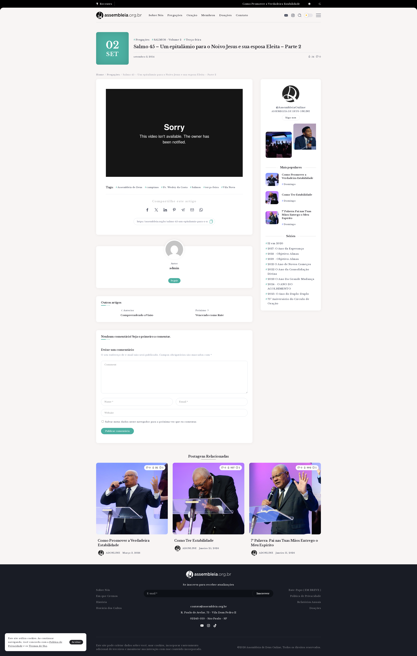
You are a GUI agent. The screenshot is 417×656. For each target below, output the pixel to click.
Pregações (113, 74)
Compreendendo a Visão (137, 315)
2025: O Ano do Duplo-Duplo (288, 293)
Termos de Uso (38, 646)
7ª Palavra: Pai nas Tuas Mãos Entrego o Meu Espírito (296, 215)
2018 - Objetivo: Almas (283, 253)
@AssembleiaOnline (291, 107)
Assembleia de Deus (130, 187)
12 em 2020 (275, 243)
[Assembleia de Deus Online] (119, 15)
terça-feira (212, 187)
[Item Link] (272, 179)
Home (100, 74)
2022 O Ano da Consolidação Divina (288, 271)
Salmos (196, 187)
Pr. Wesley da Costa (175, 187)
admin (174, 268)
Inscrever (263, 593)
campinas (153, 187)
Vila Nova (229, 187)
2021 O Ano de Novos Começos (289, 264)
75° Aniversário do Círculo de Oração (288, 301)
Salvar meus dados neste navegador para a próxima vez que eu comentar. (151, 421)
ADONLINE (113, 553)
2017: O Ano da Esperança (286, 248)
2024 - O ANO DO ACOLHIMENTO (280, 286)
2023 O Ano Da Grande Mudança (291, 279)
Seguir (174, 280)
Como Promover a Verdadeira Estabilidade (252, 3)
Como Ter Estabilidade (315, 3)
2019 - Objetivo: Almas (283, 259)
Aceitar (76, 642)
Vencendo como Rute (209, 315)
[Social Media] (286, 15)
